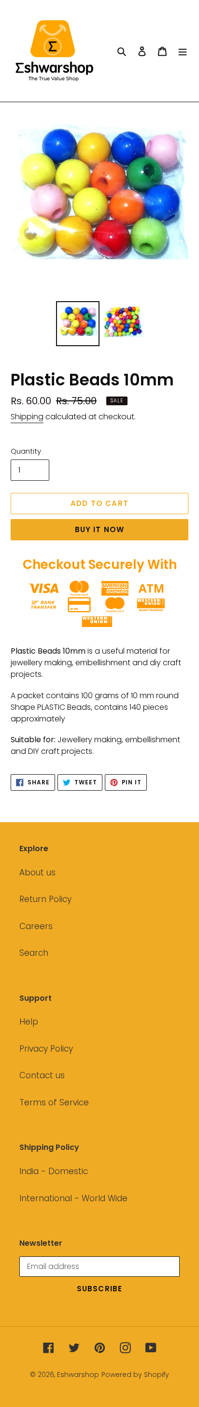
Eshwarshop (78, 1374)
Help (28, 1021)
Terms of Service (54, 1102)
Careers (36, 926)
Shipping (27, 416)
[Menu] (182, 51)
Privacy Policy (46, 1049)
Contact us (42, 1075)
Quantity (26, 451)
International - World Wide (73, 1198)
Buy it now (100, 529)
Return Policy (45, 899)
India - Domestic (53, 1171)
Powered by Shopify (135, 1374)
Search (33, 953)
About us (37, 872)
